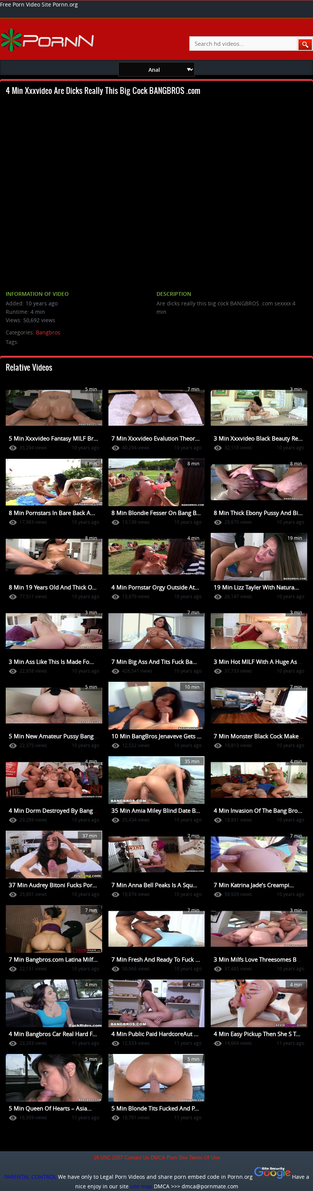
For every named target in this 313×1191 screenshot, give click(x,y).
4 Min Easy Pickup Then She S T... (257, 1034)
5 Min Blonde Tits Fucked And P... (155, 1108)
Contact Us (136, 1157)
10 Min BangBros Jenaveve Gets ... (156, 736)
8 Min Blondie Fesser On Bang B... (156, 512)
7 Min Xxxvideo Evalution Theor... (155, 438)
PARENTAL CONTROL (30, 1176)
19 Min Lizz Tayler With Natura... (256, 587)
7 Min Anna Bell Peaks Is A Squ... (154, 885)
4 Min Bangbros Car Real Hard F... (53, 1034)
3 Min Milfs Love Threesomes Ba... (259, 959)
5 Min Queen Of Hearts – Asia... (50, 1108)
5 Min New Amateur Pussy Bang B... (56, 736)
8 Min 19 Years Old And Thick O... (53, 587)
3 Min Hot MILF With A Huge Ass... (259, 661)
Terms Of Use (204, 1157)
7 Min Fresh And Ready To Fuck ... (155, 959)
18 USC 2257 (108, 1157)
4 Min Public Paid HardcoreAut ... (154, 1034)
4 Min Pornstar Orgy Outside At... (155, 587)
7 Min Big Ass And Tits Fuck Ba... (154, 661)
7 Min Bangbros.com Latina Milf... (53, 959)
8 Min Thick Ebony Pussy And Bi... (258, 512)
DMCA (158, 1157)
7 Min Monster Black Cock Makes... (260, 736)
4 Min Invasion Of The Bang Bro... (258, 810)
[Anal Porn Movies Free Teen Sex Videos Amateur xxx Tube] (48, 39)
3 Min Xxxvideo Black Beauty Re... (258, 438)
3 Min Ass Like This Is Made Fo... (51, 661)
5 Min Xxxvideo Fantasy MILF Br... (53, 438)
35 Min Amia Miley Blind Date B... (155, 810)
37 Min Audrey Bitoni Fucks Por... (53, 885)
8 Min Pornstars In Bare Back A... (52, 512)
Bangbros (48, 332)
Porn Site (177, 1157)
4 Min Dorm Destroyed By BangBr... (56, 810)
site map (141, 1186)
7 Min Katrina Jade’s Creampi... (254, 885)
